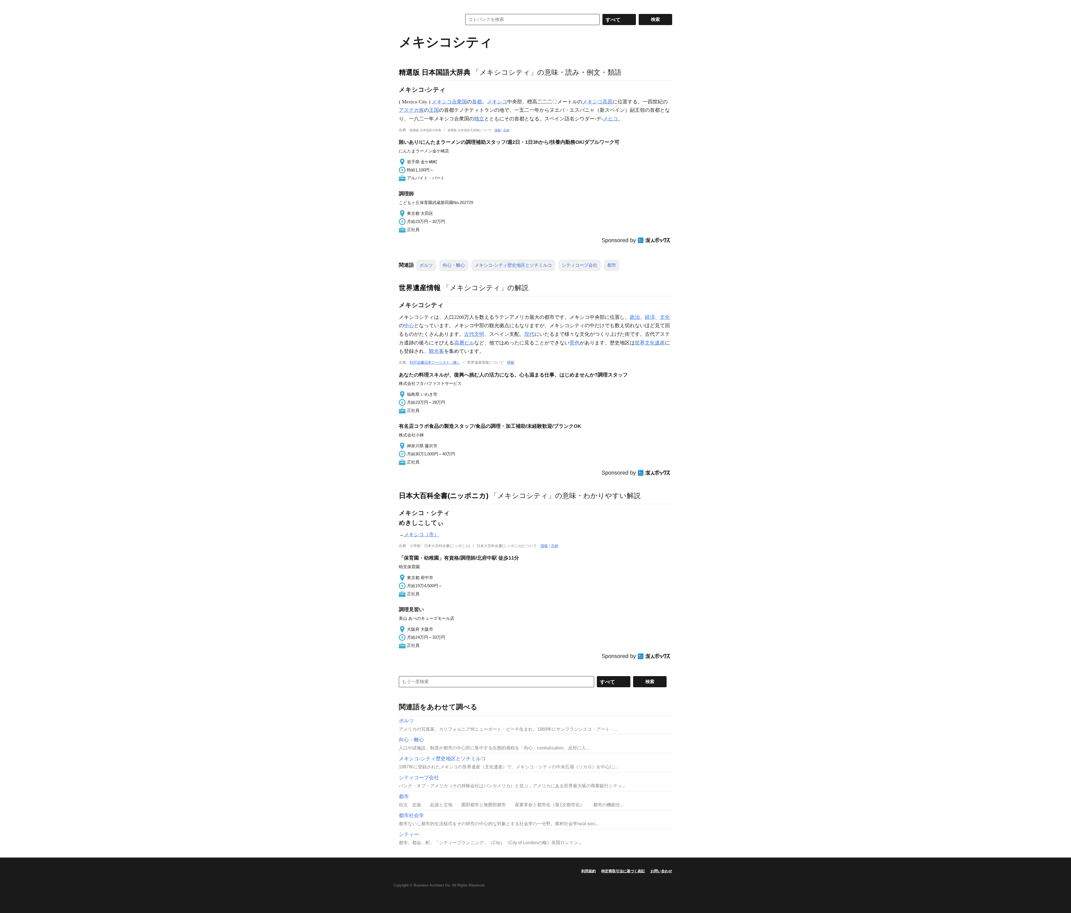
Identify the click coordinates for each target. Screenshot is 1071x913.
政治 (635, 317)
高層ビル (464, 343)
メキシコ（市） (421, 534)
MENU (404, 5)
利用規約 (588, 871)
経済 (650, 317)
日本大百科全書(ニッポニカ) (443, 495)
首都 (477, 102)
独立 (479, 119)
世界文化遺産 (650, 343)
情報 (498, 130)
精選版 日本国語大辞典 (435, 72)
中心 (409, 325)
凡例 (506, 130)
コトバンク (426, 19)
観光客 (436, 351)
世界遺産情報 (420, 288)
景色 (575, 343)
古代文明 (474, 334)
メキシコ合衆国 (449, 102)
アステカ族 (411, 110)
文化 (665, 317)
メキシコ (497, 102)
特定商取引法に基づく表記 (623, 871)
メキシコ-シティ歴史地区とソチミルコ (513, 265)
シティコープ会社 (579, 265)
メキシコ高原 (597, 102)
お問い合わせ (661, 871)
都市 (611, 265)
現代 (529, 334)
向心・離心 (454, 265)
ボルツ (426, 265)
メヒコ (610, 119)
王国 (434, 110)
